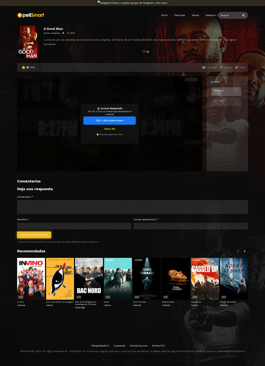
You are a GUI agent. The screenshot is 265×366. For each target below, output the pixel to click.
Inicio (164, 15)
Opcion (219, 91)
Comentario (25, 196)
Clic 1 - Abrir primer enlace (109, 120)
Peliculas (179, 15)
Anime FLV (158, 345)
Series (195, 15)
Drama (47, 33)
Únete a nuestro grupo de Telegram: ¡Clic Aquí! (139, 2)
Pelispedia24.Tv (100, 345)
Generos (210, 15)
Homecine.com (139, 345)
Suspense (55, 33)
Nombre (23, 219)
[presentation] (244, 251)
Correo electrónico (146, 219)
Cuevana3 (119, 345)
